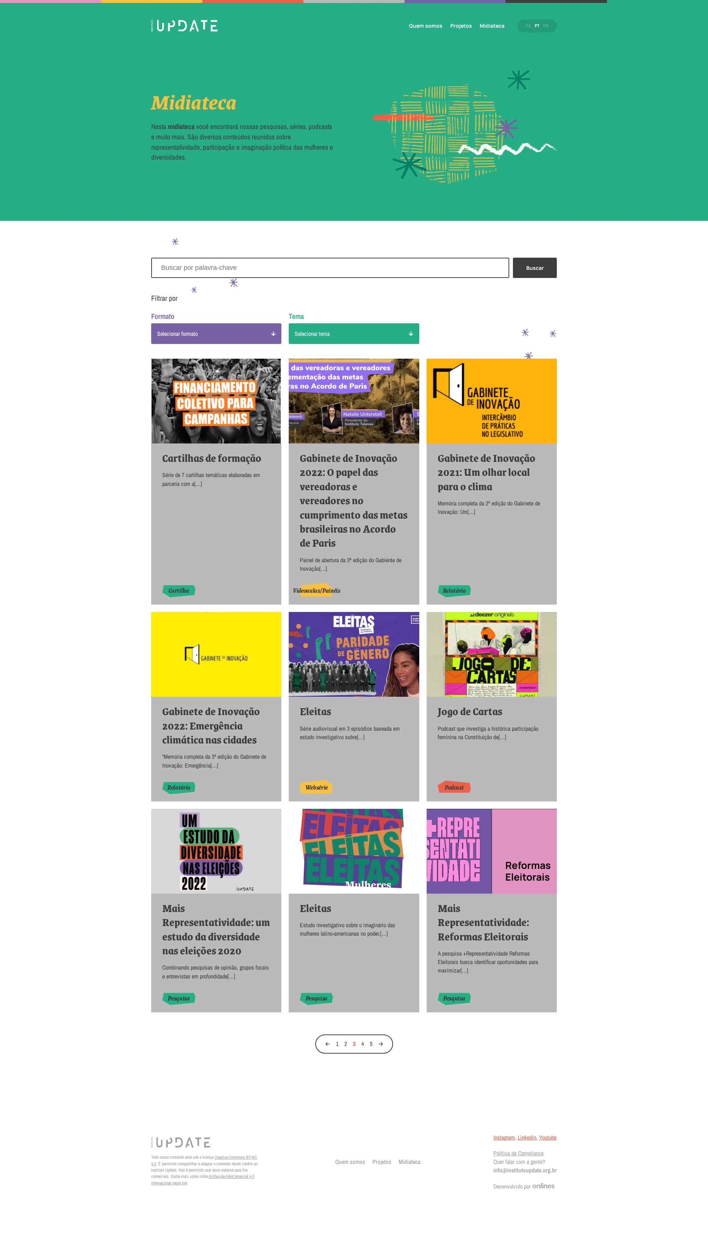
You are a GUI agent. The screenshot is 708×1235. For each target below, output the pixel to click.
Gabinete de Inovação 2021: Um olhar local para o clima (486, 472)
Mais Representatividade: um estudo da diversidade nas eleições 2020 (216, 929)
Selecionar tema (312, 334)
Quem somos (425, 25)
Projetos (461, 25)
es (528, 26)
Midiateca (492, 25)
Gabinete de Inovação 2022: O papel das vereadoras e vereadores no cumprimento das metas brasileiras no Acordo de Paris (353, 500)
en (545, 26)
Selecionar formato (177, 334)
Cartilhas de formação (211, 458)
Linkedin (527, 1137)
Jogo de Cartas (470, 711)
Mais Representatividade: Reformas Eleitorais (483, 922)
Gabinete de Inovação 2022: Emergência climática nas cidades (211, 725)
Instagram (504, 1137)
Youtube (547, 1137)
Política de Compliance (518, 1153)
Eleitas (315, 711)
